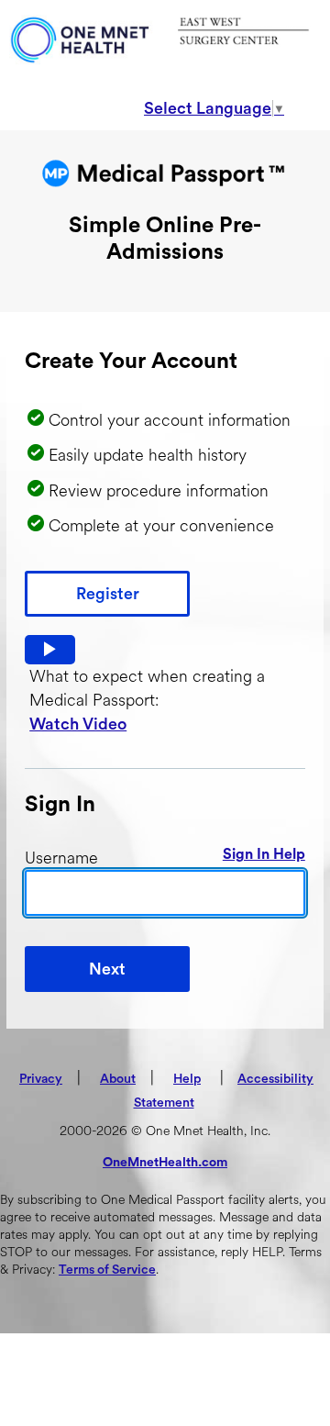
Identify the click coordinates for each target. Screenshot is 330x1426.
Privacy (40, 1079)
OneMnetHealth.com (165, 1162)
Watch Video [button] (77, 724)
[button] (50, 649)
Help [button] (187, 1079)
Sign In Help (264, 854)
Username (61, 858)
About (118, 1079)
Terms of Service (107, 1270)
